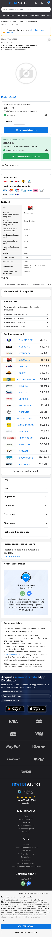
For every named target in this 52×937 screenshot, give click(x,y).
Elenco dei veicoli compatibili (15, 284)
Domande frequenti (26, 828)
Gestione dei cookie (26, 854)
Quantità (8, 122)
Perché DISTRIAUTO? (26, 819)
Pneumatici (22, 15)
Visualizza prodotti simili (26, 471)
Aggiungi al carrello (28, 130)
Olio (43, 15)
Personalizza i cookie (26, 932)
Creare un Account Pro (26, 825)
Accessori (34, 15)
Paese (26, 816)
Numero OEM (38, 284)
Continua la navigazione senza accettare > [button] (34, 893)
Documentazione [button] (12, 555)
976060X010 (14, 326)
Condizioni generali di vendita (26, 847)
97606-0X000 (15, 314)
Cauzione (26, 832)
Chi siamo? (26, 844)
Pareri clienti (26, 857)
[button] (36, 3)
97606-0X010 (15, 318)
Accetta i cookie (26, 926)
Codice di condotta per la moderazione (26, 866)
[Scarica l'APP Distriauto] (15, 708)
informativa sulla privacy (14, 654)
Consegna (26, 822)
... (34, 268)
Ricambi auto (9, 15)
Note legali (26, 860)
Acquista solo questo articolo (27, 156)
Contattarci (26, 851)
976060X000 (15, 322)
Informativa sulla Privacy (26, 863)
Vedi (3, 278)
